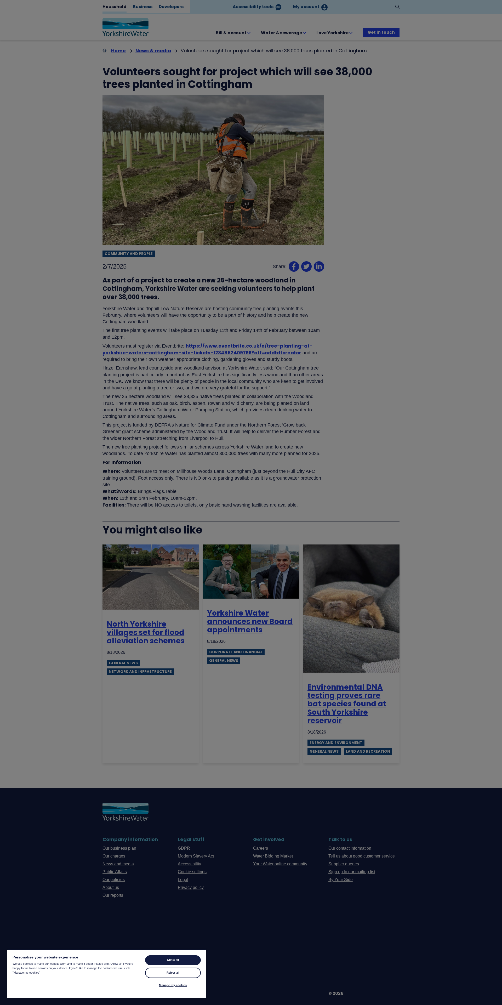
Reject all (173, 972)
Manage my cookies (173, 985)
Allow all (173, 960)
